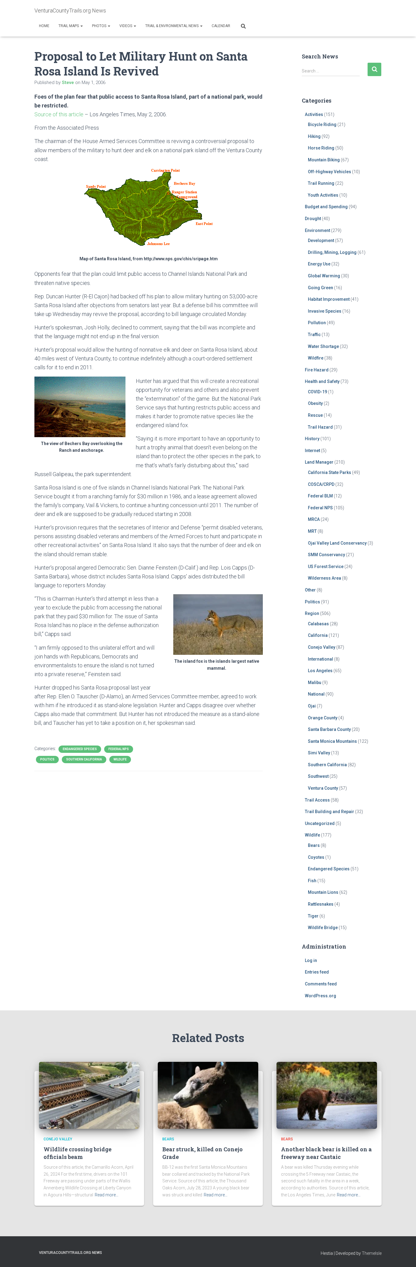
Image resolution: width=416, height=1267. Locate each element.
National (316, 694)
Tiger (313, 916)
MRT (312, 531)
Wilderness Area (324, 578)
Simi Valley (319, 752)
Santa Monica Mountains (332, 741)
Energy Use (319, 263)
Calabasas (318, 623)
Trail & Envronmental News (172, 26)
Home (44, 26)
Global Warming (324, 275)
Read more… (106, 1194)
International (320, 659)
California (318, 635)
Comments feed (321, 983)
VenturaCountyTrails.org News (70, 1253)
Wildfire (315, 358)
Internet (312, 450)
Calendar (221, 26)
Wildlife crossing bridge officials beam (77, 1153)
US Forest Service (326, 566)
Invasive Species (324, 311)
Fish (312, 880)
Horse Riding (321, 148)
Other (310, 590)
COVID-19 (317, 391)
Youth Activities (323, 195)
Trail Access (317, 800)
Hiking (314, 136)
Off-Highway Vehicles (329, 171)
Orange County (322, 717)
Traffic (314, 334)
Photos (99, 26)
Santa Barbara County (329, 729)
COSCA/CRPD (321, 484)
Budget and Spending (326, 206)
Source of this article (58, 114)
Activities (314, 114)
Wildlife (120, 759)
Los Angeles (320, 670)
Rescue (315, 415)
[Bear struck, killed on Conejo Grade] (208, 1095)
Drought (313, 218)
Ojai (312, 706)
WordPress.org (320, 995)
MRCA (314, 519)
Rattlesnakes (320, 904)
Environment (317, 230)
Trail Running (321, 183)
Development (321, 240)
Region (312, 613)
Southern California (84, 759)
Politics (47, 759)
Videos (126, 26)
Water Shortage (323, 346)
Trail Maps (69, 26)
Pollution (317, 322)
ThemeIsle (372, 1253)
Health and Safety (322, 381)
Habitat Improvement (329, 299)
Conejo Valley (321, 647)
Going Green (320, 287)
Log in (311, 960)
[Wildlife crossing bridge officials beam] (89, 1095)
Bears (314, 845)
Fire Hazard (317, 369)
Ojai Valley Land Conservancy (337, 543)
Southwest (318, 776)
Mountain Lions (323, 892)
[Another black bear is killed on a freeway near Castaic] (327, 1095)
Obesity (315, 403)
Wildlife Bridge (323, 927)
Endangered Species (80, 749)
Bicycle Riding (322, 124)
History (312, 438)
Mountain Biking (324, 159)
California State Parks (329, 472)
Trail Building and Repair (329, 811)
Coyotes (316, 857)
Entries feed (317, 972)
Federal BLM (320, 495)
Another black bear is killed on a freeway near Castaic (326, 1153)
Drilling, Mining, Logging (332, 252)
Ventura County (323, 788)
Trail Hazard (320, 427)
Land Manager (319, 462)
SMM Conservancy (326, 554)
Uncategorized (320, 823)
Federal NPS (118, 749)
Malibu (314, 682)
